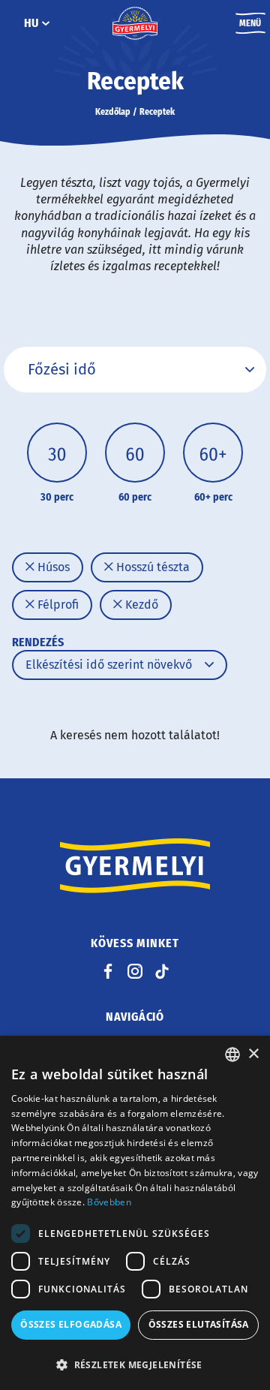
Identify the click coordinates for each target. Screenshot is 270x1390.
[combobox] (232, 1054)
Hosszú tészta (151, 567)
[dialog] (135, 1213)
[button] (135, 1364)
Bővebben (108, 1202)
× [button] (253, 1054)
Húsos (52, 567)
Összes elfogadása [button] (71, 1324)
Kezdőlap (112, 112)
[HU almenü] (45, 23)
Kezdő (140, 604)
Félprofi (56, 604)
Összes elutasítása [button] (198, 1324)
